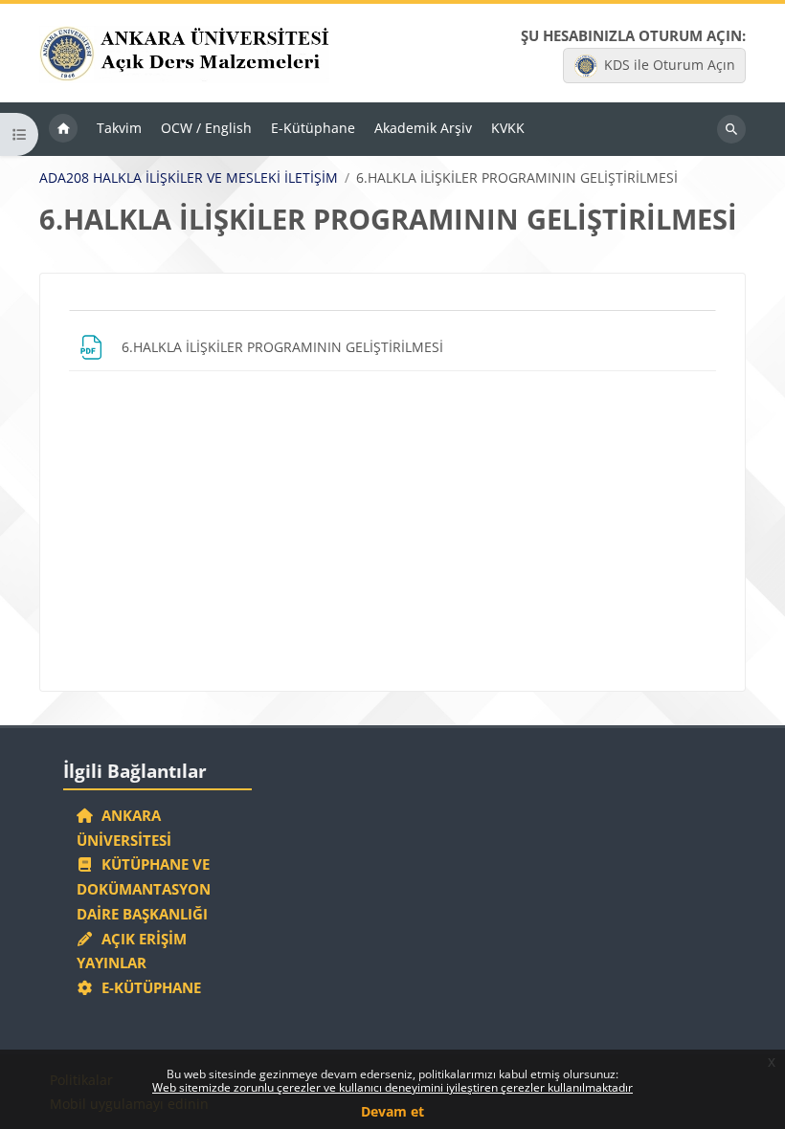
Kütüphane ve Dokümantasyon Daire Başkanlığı (144, 888)
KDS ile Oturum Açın (669, 64)
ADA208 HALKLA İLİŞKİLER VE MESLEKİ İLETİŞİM (188, 178)
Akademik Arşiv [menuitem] (423, 128)
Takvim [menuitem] (119, 128)
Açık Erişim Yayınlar (132, 951)
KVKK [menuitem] (508, 128)
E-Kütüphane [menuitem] (313, 128)
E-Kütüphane (147, 987)
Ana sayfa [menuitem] (63, 129)
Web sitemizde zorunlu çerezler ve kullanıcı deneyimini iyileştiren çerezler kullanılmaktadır (392, 1087)
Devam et (392, 1111)
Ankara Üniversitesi (124, 828)
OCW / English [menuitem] (206, 128)
